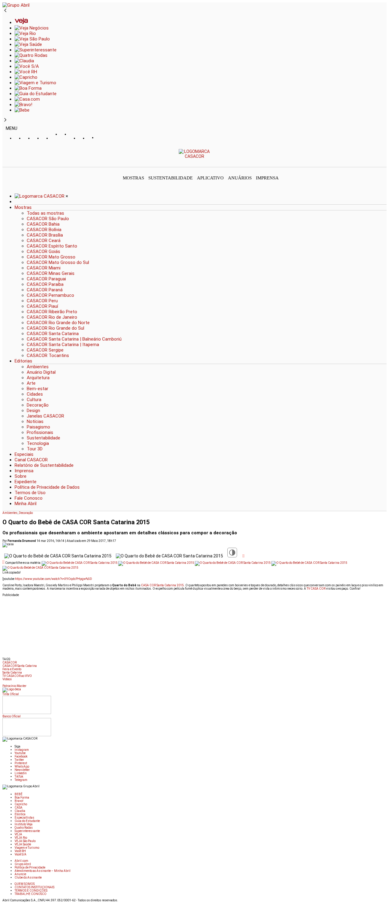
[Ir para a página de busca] (385, 162)
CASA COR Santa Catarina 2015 (162, 585)
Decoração (26, 513)
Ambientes (10, 513)
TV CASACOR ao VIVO (17, 676)
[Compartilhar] (243, 556)
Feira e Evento (11, 669)
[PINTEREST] (55, 138)
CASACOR (9, 662)
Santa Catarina (12, 672)
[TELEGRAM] (101, 138)
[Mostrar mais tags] (4, 683)
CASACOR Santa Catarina (19, 665)
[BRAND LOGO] (40, 196)
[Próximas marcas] (5, 120)
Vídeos (7, 679)
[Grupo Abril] (15, 5)
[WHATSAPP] (64, 140)
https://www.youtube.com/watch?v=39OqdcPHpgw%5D (53, 579)
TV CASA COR (315, 588)
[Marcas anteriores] (5, 10)
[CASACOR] (195, 156)
